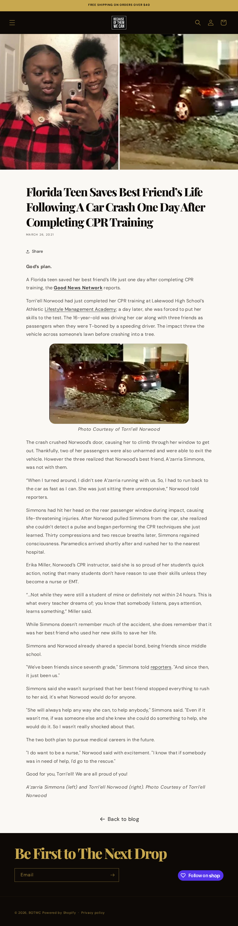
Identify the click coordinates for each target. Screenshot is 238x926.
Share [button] (37, 251)
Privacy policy (93, 913)
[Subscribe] (112, 875)
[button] (12, 22)
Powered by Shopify (59, 913)
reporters (161, 667)
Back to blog (123, 819)
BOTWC (35, 913)
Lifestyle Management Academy (80, 309)
